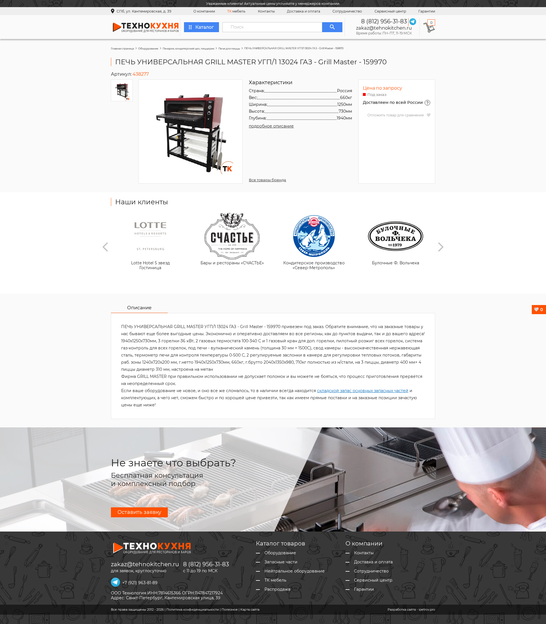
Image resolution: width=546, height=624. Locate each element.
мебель (236, 11)
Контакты (266, 11)
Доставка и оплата (303, 11)
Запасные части (280, 562)
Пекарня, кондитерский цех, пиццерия (188, 48)
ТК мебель (275, 580)
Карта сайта (249, 609)
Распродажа (277, 589)
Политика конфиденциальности (192, 609)
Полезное (230, 609)
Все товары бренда (267, 180)
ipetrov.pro (427, 609)
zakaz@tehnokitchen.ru (384, 28)
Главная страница (122, 48)
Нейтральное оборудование (294, 571)
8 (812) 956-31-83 (384, 21)
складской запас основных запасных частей (362, 390)
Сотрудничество (347, 11)
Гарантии (426, 11)
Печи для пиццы (229, 48)
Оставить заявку (139, 512)
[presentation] (105, 247)
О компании (204, 11)
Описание (139, 307)
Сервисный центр (390, 11)
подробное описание (271, 126)
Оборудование (148, 48)
